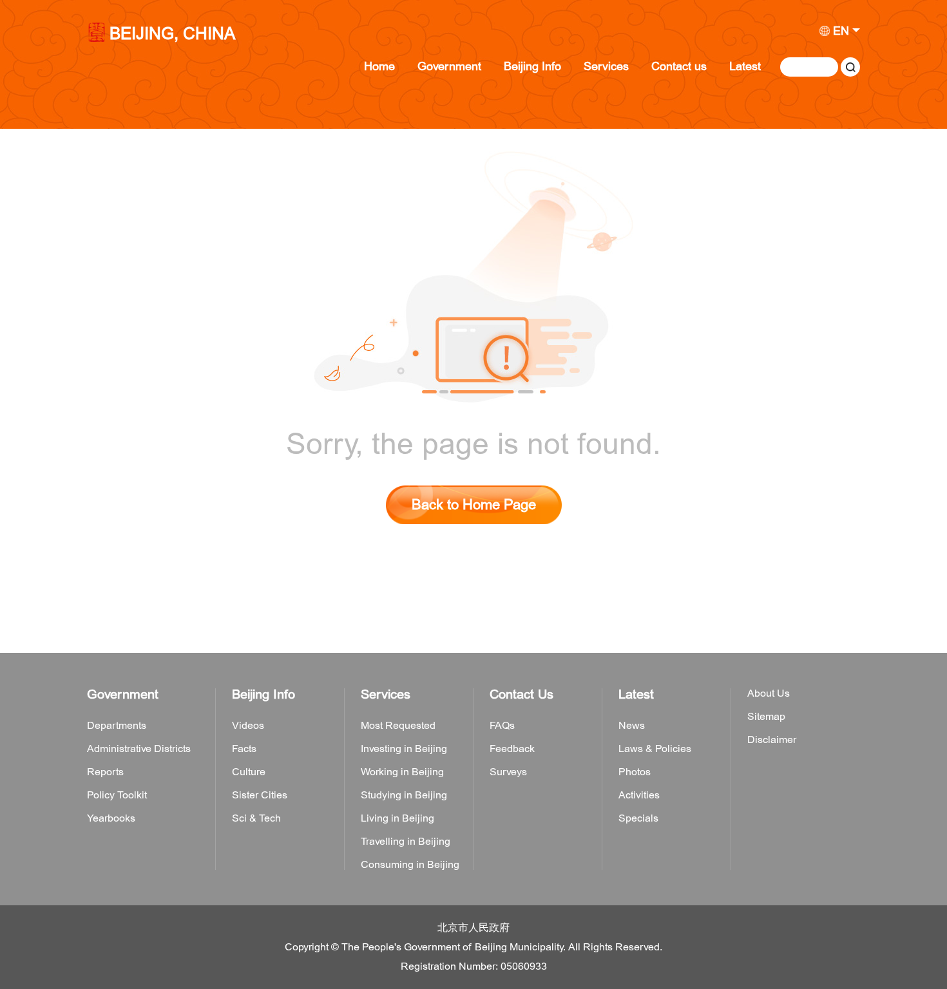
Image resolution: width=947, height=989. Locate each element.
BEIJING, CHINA (172, 35)
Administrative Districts (139, 748)
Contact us (679, 66)
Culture (248, 772)
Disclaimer (771, 739)
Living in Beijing (397, 818)
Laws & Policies (654, 748)
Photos (634, 772)
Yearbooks (111, 818)
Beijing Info (532, 66)
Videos (248, 725)
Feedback (512, 748)
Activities (639, 795)
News (631, 725)
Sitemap (766, 716)
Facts (244, 748)
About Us (768, 693)
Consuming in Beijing (410, 864)
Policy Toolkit (117, 795)
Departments (116, 725)
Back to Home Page (474, 504)
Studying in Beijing (404, 795)
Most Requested (398, 725)
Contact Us (521, 694)
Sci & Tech (256, 818)
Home (379, 66)
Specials (638, 818)
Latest (745, 66)
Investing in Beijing (404, 748)
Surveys (508, 772)
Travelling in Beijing (405, 841)
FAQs (502, 725)
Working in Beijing (402, 772)
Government (449, 66)
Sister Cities (259, 795)
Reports (105, 772)
